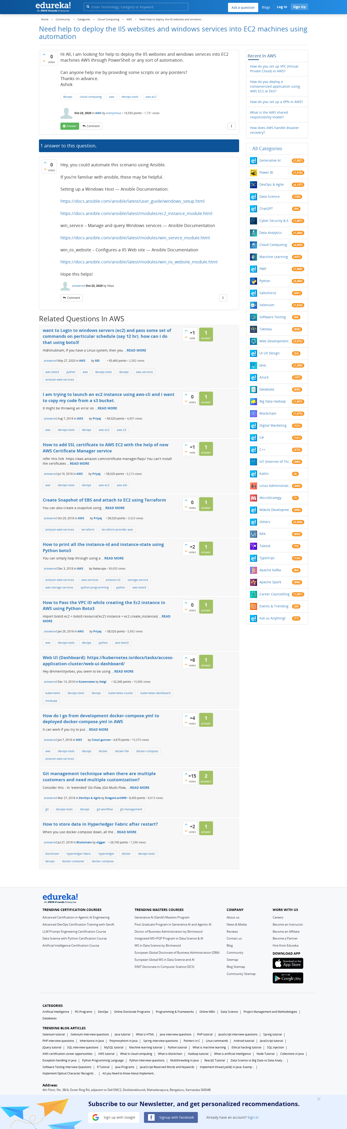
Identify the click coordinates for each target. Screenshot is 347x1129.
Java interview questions (175, 1034)
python (70, 372)
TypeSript (267, 558)
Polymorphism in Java (124, 1041)
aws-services (144, 372)
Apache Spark (270, 582)
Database (266, 389)
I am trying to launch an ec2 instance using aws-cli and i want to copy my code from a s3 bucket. (108, 397)
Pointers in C (192, 1041)
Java (262, 365)
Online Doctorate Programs (132, 1012)
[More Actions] (232, 126)
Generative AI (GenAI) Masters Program (162, 917)
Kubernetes (87, 682)
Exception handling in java (59, 1060)
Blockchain (84, 842)
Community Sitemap (241, 974)
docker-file (122, 751)
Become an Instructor (288, 924)
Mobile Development (275, 509)
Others (264, 521)
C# (261, 437)
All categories (267, 148)
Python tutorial (177, 1047)
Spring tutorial (272, 1034)
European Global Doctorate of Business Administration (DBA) (177, 952)
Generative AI (270, 160)
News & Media (237, 924)
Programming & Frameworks (175, 1012)
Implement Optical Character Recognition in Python (69, 1073)
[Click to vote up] (44, 54)
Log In (282, 6)
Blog (230, 945)
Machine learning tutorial (145, 1047)
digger (100, 842)
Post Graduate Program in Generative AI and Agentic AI (173, 924)
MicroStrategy (270, 497)
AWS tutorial (106, 1054)
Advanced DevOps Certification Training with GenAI (78, 924)
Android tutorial (244, 1041)
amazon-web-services (59, 380)
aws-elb (122, 485)
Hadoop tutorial (198, 1054)
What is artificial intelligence (232, 1054)
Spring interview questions (160, 1041)
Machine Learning (273, 256)
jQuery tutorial (51, 1047)
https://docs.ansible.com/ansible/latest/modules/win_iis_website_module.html (139, 262)
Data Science (269, 196)
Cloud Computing (273, 244)
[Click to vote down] (44, 61)
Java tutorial (122, 1034)
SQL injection (275, 1047)
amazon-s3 (113, 580)
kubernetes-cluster (120, 693)
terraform (87, 530)
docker (103, 751)
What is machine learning (209, 1047)
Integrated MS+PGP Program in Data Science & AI (169, 938)
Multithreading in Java (184, 1060)
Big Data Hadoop (272, 401)
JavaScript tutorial (271, 1041)
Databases (49, 1018)
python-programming (95, 587)
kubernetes (52, 693)
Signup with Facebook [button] (176, 1117)
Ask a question (243, 7)
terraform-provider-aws (117, 530)
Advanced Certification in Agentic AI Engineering (76, 917)
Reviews (232, 931)
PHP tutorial (205, 1034)
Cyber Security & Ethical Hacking (275, 220)
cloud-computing (91, 97)
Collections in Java (292, 1054)
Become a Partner (285, 938)
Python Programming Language (103, 1060)
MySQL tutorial (113, 1047)
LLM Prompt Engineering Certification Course (74, 931)
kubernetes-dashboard (155, 693)
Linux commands (217, 1041)
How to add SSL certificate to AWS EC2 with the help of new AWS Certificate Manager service (105, 448)
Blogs (266, 7)
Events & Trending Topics (275, 606)
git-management (131, 809)
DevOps (103, 1012)
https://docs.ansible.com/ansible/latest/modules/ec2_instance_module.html (136, 213)
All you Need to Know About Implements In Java (129, 1073)
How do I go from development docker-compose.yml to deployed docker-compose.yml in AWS (101, 719)
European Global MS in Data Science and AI (165, 959)
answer (71, 126)
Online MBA (207, 1012)
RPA (262, 534)
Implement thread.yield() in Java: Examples (227, 1067)
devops (67, 97)
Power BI (266, 172)
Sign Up (299, 6)
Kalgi (102, 682)
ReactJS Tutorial (214, 1060)
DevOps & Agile (90, 798)
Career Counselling (274, 594)
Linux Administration (275, 485)
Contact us (234, 938)
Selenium (266, 305)
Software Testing (272, 317)
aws (111, 97)
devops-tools (130, 97)
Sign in (253, 1117)
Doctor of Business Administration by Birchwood (169, 931)
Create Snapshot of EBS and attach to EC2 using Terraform (104, 500)
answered (78, 286)
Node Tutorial (266, 1054)
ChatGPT (266, 208)
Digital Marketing (273, 425)
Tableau (265, 329)
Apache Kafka (270, 570)
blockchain (52, 854)
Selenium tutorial (53, 1034)
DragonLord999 (116, 798)
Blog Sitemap (236, 967)
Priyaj (97, 418)
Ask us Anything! (272, 618)
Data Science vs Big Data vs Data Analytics (258, 1060)
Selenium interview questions (90, 1034)
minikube (51, 701)
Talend (264, 546)
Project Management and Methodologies (270, 1012)
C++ (262, 449)
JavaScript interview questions (238, 1034)
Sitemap (232, 959)
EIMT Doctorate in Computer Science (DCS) (164, 967)
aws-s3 (121, 430)
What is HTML (145, 1034)
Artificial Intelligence (55, 1012)
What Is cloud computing (136, 1054)
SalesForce (267, 293)
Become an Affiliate (286, 931)
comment (93, 126)
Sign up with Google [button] (119, 1117)
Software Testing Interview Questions (66, 1067)
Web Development (273, 341)
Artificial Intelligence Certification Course (70, 945)
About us (233, 917)
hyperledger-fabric (79, 854)
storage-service (138, 580)
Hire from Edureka (285, 945)
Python (264, 281)
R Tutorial (103, 1067)
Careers (278, 917)
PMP (262, 268)
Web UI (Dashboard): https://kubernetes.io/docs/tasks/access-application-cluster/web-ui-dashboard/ (108, 660)
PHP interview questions (58, 1041)
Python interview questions (147, 1060)
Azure (264, 377)
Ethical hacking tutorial (246, 1047)
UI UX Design (269, 353)
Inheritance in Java (92, 1041)
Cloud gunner (101, 740)
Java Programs (124, 1067)
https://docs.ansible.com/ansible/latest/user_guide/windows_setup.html (132, 201)
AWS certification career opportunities (67, 1054)
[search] (88, 6)
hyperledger (106, 854)
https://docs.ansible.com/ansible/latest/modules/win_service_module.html (135, 237)
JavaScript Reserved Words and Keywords (167, 1067)
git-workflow (105, 809)
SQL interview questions (82, 1047)
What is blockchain (170, 1054)
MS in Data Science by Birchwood (158, 945)
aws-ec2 (151, 97)
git (47, 809)
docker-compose (147, 751)
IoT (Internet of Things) (275, 461)
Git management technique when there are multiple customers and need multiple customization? (99, 776)
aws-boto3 (52, 372)
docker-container (73, 861)
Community (235, 952)
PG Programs (83, 1012)
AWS (98, 113)
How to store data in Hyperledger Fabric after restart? (100, 824)
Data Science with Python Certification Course (74, 938)
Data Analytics (270, 232)
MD (97, 361)
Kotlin (264, 473)
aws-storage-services (59, 587)
